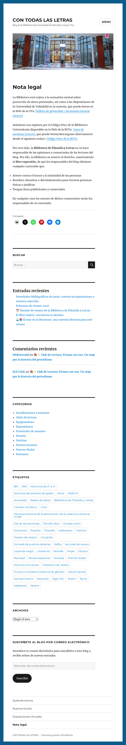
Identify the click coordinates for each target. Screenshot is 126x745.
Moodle (58, 551)
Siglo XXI (58, 578)
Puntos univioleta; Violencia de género (39, 571)
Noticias (21, 440)
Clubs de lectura (26, 417)
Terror (83, 578)
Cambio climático (25, 507)
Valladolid (20, 585)
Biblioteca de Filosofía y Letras (73, 500)
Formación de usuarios (30, 431)
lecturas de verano (77, 544)
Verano (34, 585)
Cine (44, 507)
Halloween (65, 530)
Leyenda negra (23, 551)
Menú (106, 21)
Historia (81, 530)
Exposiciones (24, 426)
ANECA (73, 493)
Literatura (43, 551)
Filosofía (49, 530)
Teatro (72, 578)
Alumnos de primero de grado (33, 493)
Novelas (59, 558)
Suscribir (22, 678)
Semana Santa (23, 578)
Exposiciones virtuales (27, 716)
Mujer (71, 551)
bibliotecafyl (21, 354)
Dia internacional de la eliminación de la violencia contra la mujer (52, 515)
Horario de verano (25, 537)
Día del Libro (51, 523)
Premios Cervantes (26, 565)
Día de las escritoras (27, 523)
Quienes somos (23, 700)
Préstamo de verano (56, 565)
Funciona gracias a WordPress (57, 735)
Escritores (20, 530)
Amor (60, 493)
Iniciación (47, 537)
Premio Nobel (77, 558)
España (35, 530)
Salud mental (77, 571)
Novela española (39, 558)
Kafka (58, 544)
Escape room (72, 523)
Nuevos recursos (26, 445)
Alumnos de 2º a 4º (43, 486)
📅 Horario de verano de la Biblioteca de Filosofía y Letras (53, 310)
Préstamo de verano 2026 (32, 305)
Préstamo (22, 454)
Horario (21, 435)
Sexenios (43, 578)
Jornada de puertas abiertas (32, 544)
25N (24, 486)
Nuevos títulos (25, 449)
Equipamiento (25, 422)
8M (16, 486)
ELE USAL (19, 371)
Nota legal (20, 724)
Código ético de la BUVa (62, 138)
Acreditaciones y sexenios (32, 412)
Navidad (19, 558)
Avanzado (20, 500)
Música (83, 551)
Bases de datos (40, 500)
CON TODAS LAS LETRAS (42, 20)
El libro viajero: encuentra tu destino (39, 315)
